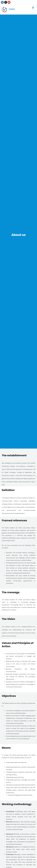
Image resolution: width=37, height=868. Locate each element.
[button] (32, 7)
